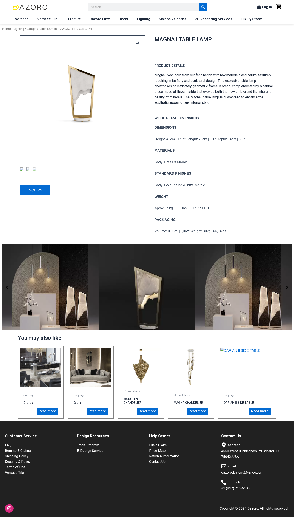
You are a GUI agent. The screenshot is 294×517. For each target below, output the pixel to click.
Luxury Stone (251, 19)
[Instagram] (9, 508)
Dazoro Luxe (100, 19)
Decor (123, 19)
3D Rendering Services (213, 19)
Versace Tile (47, 19)
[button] (7, 287)
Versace (22, 19)
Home (6, 29)
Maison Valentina (173, 19)
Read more (47, 411)
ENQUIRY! (34, 190)
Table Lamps (48, 29)
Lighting (143, 19)
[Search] (203, 7)
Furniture (73, 19)
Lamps (31, 29)
